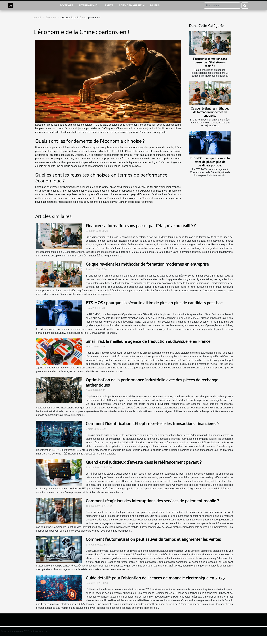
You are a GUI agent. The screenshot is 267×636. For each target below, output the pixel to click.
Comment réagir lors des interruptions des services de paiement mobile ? (152, 500)
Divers (155, 5)
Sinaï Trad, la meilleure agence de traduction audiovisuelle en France (148, 341)
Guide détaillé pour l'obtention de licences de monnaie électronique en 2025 (155, 577)
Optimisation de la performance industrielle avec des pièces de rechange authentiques (152, 382)
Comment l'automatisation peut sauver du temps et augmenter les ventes (153, 539)
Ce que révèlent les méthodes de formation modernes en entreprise (210, 112)
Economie (66, 5)
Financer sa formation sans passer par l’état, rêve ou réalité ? (210, 62)
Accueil (37, 17)
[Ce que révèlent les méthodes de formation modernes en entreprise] (210, 93)
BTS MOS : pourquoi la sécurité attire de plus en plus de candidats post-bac (210, 161)
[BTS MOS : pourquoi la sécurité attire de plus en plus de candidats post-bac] (210, 142)
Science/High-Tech (132, 5)
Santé (109, 5)
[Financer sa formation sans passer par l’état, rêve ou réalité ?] (210, 43)
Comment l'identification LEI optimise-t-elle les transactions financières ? (152, 423)
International (89, 5)
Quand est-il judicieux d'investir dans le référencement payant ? (144, 462)
